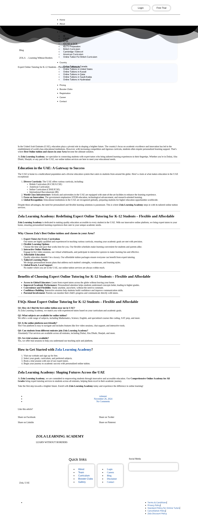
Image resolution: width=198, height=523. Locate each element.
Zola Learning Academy (73, 349)
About (62, 24)
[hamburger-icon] (177, 18)
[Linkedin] (125, 8)
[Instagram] (116, 8)
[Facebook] (106, 8)
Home (62, 20)
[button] (58, 415)
